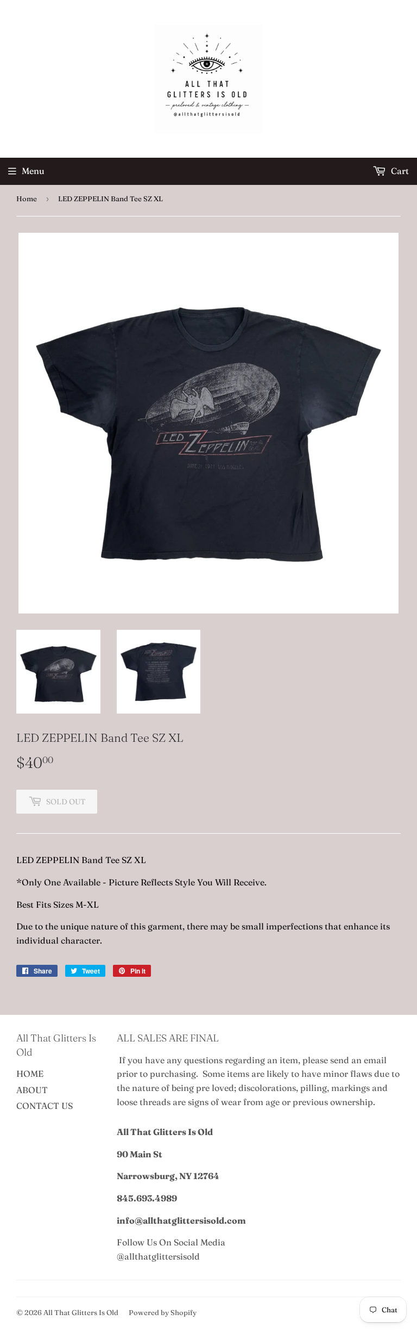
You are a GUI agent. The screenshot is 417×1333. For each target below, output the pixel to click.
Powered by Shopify (163, 1312)
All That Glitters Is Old (80, 1312)
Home (26, 198)
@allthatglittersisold (158, 1256)
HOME (29, 1073)
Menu (33, 170)
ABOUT (32, 1089)
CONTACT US (44, 1105)
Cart (399, 170)
